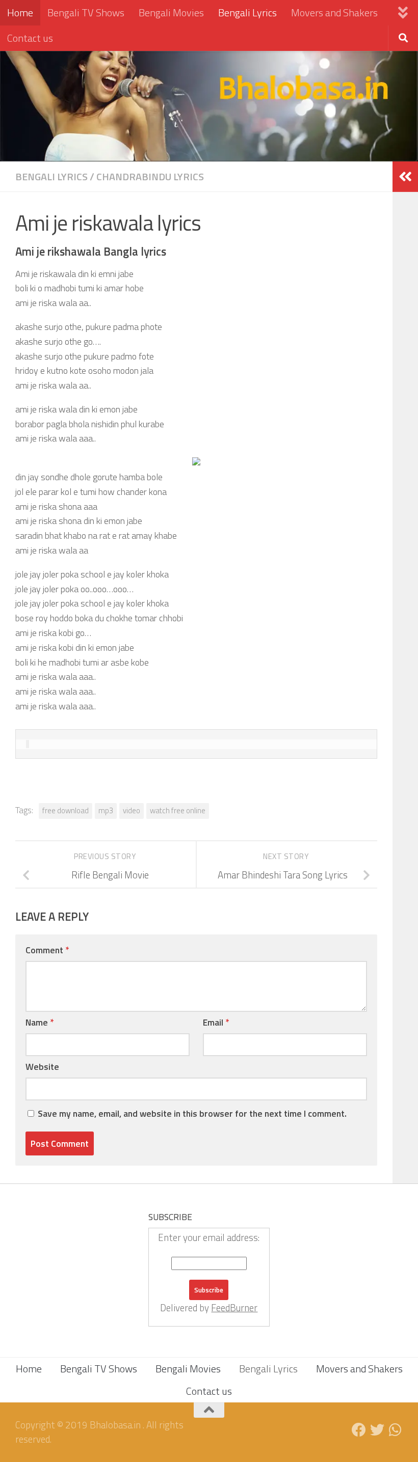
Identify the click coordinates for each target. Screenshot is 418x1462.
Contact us (30, 38)
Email (216, 1022)
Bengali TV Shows (85, 12)
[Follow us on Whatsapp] (395, 1430)
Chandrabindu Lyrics (150, 176)
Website (42, 1066)
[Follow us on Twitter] (377, 1430)
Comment (47, 950)
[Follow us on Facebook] (359, 1430)
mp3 (105, 810)
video (131, 810)
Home (20, 12)
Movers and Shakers (334, 12)
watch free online (177, 810)
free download (65, 810)
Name (39, 1022)
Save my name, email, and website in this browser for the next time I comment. (192, 1113)
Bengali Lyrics (247, 12)
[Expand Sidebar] (405, 176)
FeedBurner (234, 1308)
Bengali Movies (171, 12)
